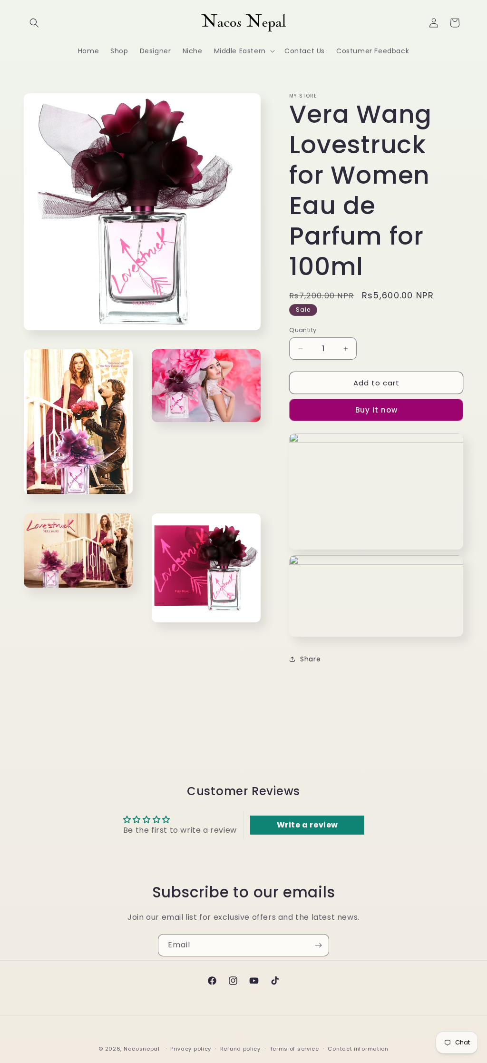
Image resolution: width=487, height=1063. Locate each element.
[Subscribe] (318, 945)
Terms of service (294, 1049)
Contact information (358, 1049)
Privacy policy (190, 1049)
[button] (34, 22)
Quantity (302, 330)
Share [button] (310, 659)
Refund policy (240, 1049)
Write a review (307, 824)
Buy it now (376, 410)
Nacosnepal (142, 1049)
